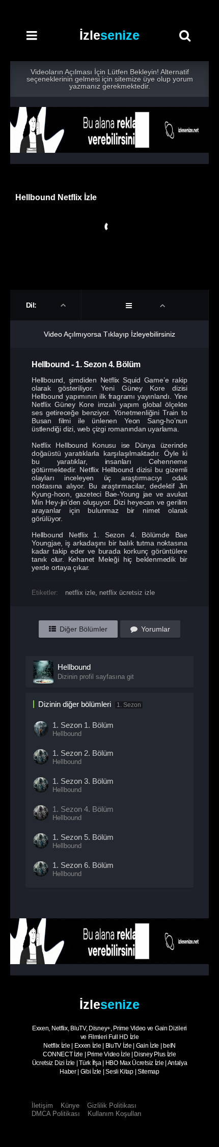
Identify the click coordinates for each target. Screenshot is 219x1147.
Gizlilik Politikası (111, 1105)
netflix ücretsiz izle (127, 592)
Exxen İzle (87, 1045)
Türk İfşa (90, 1063)
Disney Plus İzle (155, 1054)
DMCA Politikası (56, 1113)
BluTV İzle (118, 1045)
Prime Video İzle (108, 1054)
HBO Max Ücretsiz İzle (134, 1063)
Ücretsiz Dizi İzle (53, 1063)
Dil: (32, 305)
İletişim (42, 1105)
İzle (109, 35)
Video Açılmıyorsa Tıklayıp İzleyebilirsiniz (109, 334)
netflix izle (80, 592)
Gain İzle (147, 1045)
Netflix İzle (56, 1045)
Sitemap (148, 1071)
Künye (70, 1105)
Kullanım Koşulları (115, 1113)
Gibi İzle (90, 1071)
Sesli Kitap (119, 1071)
